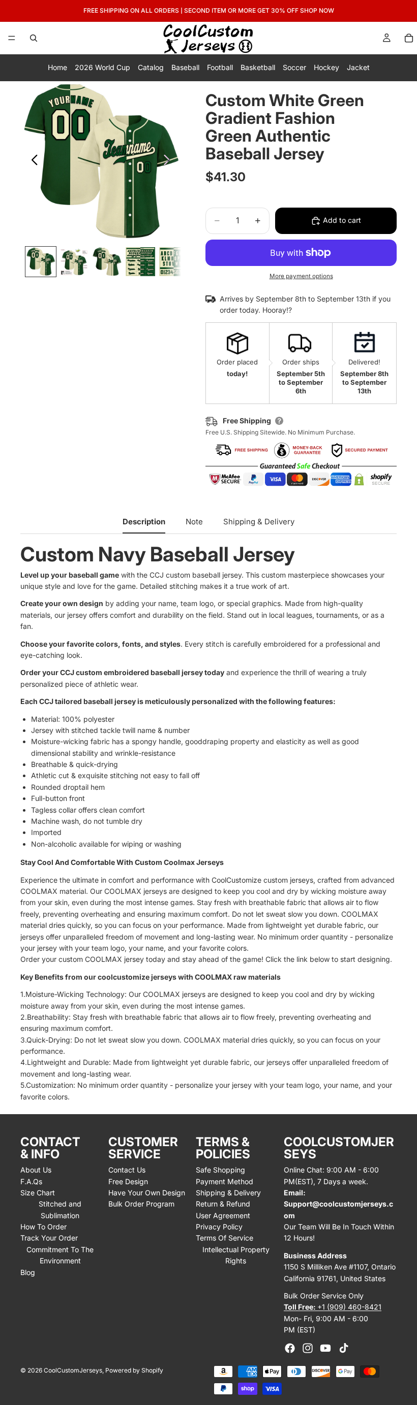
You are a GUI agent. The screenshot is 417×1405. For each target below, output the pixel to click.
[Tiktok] (344, 1348)
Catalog (151, 67)
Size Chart (37, 1192)
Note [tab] (194, 521)
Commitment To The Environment (60, 1255)
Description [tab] (144, 521)
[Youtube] (325, 1348)
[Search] (33, 38)
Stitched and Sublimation (60, 1209)
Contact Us (126, 1169)
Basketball (258, 67)
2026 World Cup (102, 67)
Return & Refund (223, 1203)
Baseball (185, 67)
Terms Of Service (224, 1237)
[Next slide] (169, 161)
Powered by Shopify (134, 1370)
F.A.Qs (31, 1181)
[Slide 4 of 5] (140, 261)
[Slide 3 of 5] (107, 261)
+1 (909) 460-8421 (332, 1306)
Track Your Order (49, 1237)
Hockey (326, 67)
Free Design (128, 1181)
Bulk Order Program (141, 1203)
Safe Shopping (220, 1169)
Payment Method (224, 1181)
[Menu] (11, 38)
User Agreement (223, 1215)
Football (220, 67)
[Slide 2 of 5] (73, 261)
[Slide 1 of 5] (40, 261)
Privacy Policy (219, 1226)
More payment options (301, 276)
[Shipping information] (279, 421)
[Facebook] (290, 1348)
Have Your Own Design (146, 1192)
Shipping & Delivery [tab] (258, 521)
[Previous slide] (31, 161)
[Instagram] (308, 1348)
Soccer (294, 67)
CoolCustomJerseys (73, 1370)
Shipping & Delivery (228, 1192)
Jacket (358, 67)
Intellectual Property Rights (236, 1255)
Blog (27, 1272)
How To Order (43, 1226)
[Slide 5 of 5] (173, 261)
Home (57, 67)
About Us (35, 1169)
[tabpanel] (208, 823)
